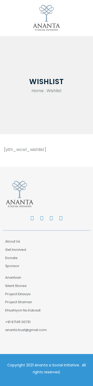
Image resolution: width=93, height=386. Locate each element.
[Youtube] (61, 218)
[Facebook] (32, 218)
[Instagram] (51, 218)
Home (38, 91)
